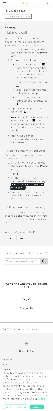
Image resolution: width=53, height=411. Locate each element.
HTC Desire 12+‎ (33, 329)
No (21, 238)
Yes (10, 238)
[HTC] (26, 3)
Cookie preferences (16, 407)
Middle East (28, 351)
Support (17, 329)
